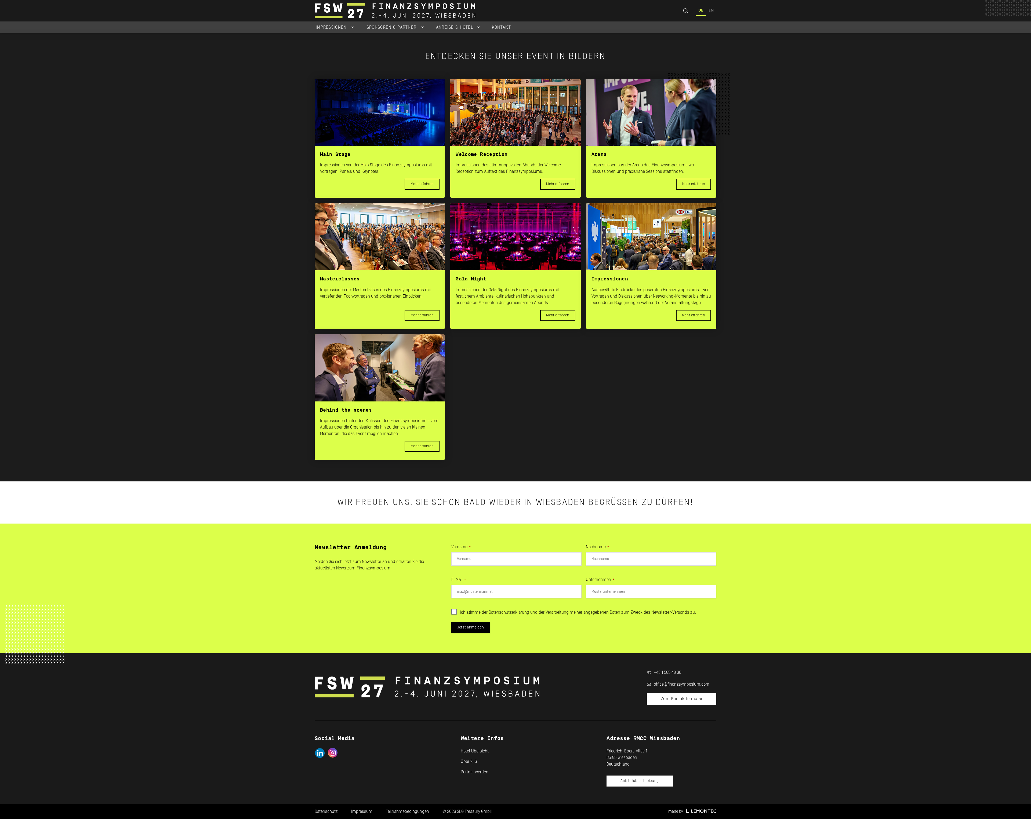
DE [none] (700, 10)
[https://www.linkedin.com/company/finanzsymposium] (320, 753)
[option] (711, 11)
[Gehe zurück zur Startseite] (458, 10)
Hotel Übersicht (475, 751)
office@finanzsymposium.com (681, 684)
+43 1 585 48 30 (667, 672)
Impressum (361, 811)
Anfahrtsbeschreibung (639, 781)
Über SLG (469, 761)
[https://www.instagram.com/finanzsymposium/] (333, 753)
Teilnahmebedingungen (407, 811)
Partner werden (474, 772)
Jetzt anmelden (470, 627)
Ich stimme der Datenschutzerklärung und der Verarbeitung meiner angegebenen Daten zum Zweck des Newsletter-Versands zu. (578, 612)
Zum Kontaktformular (681, 698)
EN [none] (711, 10)
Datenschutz (326, 811)
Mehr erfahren (422, 184)
